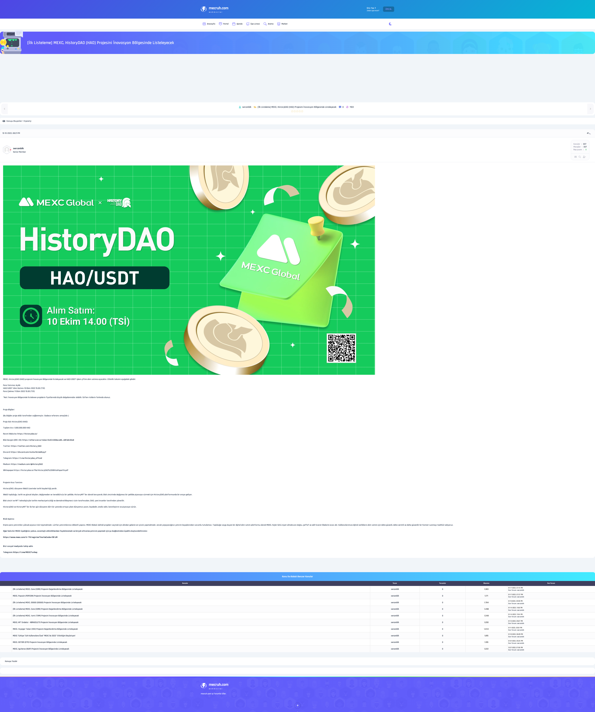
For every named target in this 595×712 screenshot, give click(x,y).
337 (584, 144)
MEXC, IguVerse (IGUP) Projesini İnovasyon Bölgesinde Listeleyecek (41, 649)
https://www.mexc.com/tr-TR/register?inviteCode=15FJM (30, 537)
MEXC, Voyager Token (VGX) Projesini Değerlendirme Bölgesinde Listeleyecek (45, 629)
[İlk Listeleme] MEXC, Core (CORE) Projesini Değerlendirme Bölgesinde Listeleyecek (48, 589)
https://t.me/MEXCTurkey (25, 552)
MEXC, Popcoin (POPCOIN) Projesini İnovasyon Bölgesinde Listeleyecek (42, 596)
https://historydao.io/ (27, 433)
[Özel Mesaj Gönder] (575, 157)
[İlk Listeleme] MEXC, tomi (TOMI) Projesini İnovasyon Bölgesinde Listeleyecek (46, 615)
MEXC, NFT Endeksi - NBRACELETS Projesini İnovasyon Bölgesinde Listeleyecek (45, 622)
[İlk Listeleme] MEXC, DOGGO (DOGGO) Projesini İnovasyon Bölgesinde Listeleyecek (47, 602)
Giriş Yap (373, 9)
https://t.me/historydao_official (27, 458)
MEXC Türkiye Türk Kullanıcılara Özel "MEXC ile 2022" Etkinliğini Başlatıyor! (44, 635)
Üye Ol (389, 9)
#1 (588, 133)
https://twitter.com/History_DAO (26, 446)
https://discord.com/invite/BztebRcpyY (28, 452)
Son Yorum (512, 590)
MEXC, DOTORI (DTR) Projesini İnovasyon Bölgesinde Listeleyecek (40, 642)
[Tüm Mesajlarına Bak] (580, 157)
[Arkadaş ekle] (584, 157)
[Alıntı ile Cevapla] (590, 134)
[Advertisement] (297, 78)
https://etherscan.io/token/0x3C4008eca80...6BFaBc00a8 (48, 440)
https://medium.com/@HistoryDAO (27, 464)
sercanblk (18, 148)
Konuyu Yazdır (11, 661)
